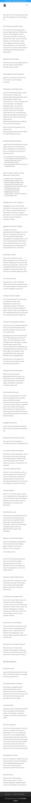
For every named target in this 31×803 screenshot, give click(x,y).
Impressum (8, 794)
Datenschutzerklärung (18, 794)
